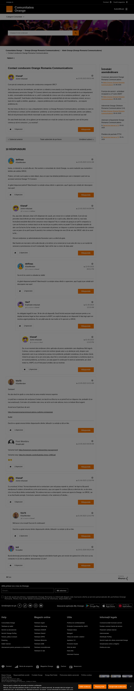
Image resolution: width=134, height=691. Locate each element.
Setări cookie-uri (84, 686)
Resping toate (99, 686)
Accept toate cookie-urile (117, 686)
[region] (67, 686)
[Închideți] (130, 686)
